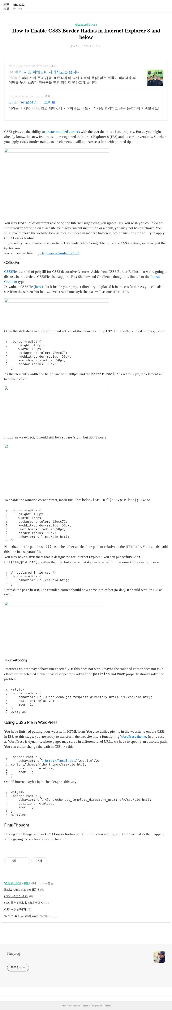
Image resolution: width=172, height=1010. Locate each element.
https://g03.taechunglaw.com (28, 66)
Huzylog (13, 953)
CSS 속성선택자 (15, 909)
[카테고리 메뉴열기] (164, 6)
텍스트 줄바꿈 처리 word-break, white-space (28, 916)
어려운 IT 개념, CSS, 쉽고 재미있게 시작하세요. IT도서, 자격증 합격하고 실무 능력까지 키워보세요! (84, 108)
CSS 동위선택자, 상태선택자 (24, 902)
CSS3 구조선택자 (16, 896)
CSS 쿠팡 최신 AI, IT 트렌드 (32, 102)
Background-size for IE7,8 (21, 889)
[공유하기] (20, 861)
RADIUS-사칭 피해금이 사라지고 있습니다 (44, 72)
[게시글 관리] (25, 861)
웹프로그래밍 (13, 883)
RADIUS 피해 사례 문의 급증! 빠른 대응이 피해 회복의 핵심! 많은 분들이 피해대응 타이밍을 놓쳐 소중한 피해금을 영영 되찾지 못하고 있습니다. (73, 80)
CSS (26, 883)
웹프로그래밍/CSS (86, 24)
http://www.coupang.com (26, 96)
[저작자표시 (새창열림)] (50, 861)
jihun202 (19, 4)
